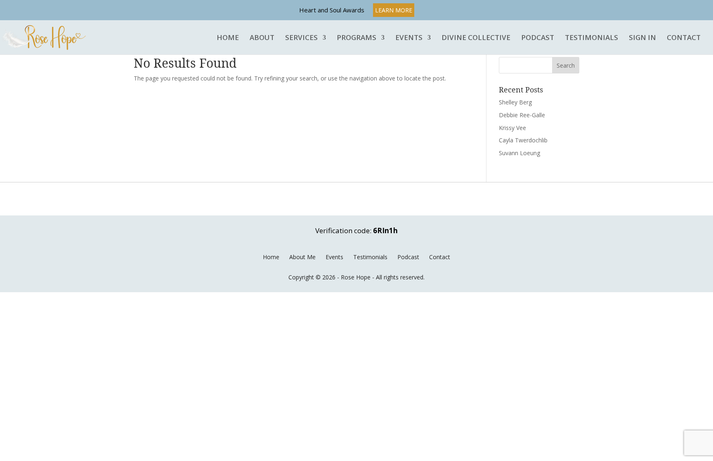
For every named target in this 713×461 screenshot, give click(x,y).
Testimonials (591, 38)
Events (409, 38)
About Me (302, 257)
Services (301, 38)
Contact (684, 38)
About (262, 38)
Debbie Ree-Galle (522, 115)
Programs (356, 38)
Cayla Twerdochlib (523, 140)
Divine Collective (475, 38)
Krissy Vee (512, 128)
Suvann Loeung (519, 153)
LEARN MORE (393, 10)
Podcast (537, 38)
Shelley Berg (515, 102)
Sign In (642, 38)
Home (228, 38)
